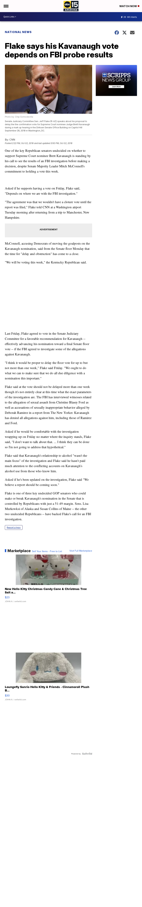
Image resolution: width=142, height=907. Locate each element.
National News (18, 32)
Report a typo (14, 527)
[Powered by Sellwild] (87, 753)
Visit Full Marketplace (80, 551)
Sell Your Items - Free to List (47, 551)
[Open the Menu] (6, 6)
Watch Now (128, 6)
